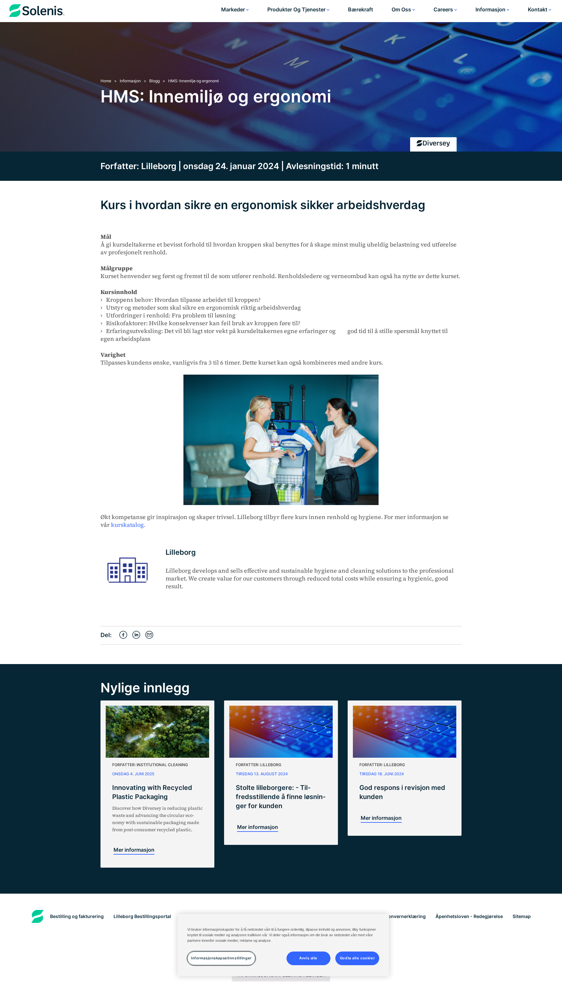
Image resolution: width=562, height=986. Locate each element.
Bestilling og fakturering (77, 916)
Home (105, 80)
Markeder (233, 9)
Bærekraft (360, 9)
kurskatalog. (127, 525)
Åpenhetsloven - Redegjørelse (469, 916)
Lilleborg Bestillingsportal (142, 916)
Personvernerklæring (402, 916)
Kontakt (538, 9)
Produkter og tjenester (297, 9)
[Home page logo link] (36, 12)
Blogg (154, 80)
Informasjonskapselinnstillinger (221, 958)
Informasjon (491, 9)
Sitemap (522, 916)
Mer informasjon (134, 849)
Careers (444, 9)
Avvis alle (308, 958)
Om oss (402, 9)
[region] (283, 945)
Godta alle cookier (357, 958)
